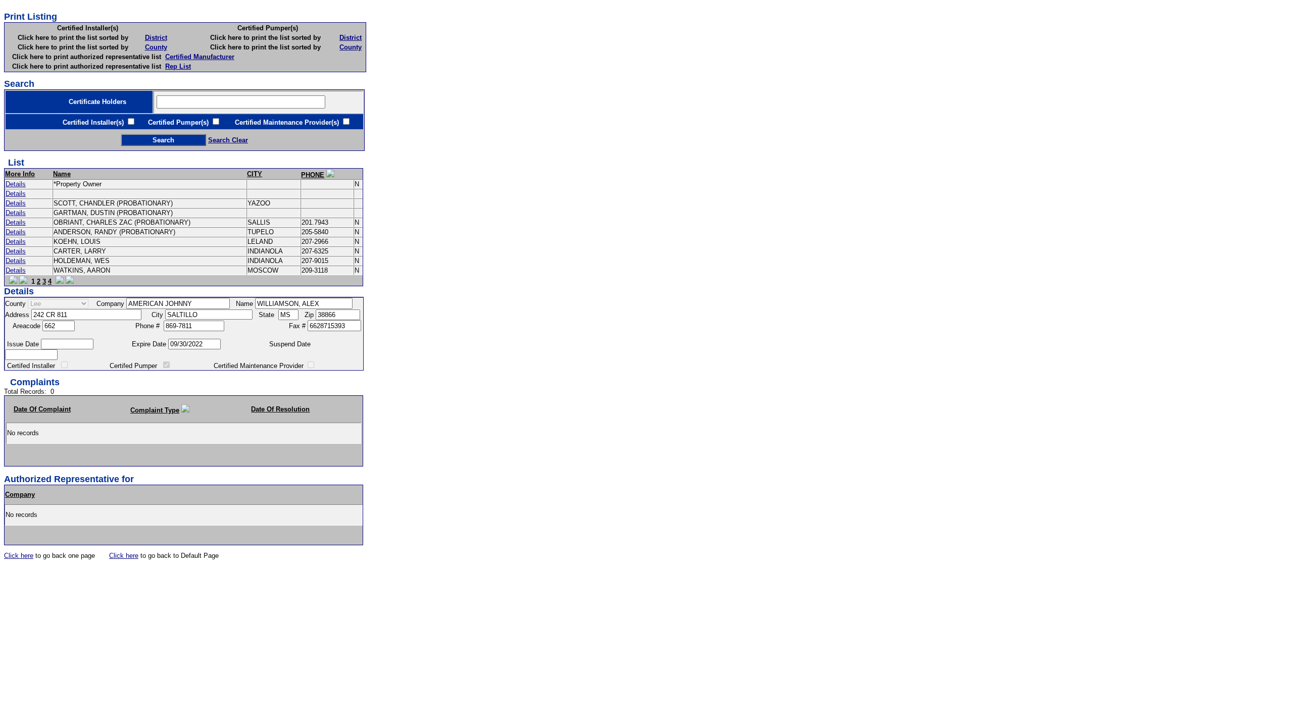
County (156, 47)
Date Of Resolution (280, 409)
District (156, 37)
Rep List (178, 66)
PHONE (312, 175)
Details (16, 184)
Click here (18, 555)
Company (20, 494)
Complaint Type (154, 410)
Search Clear (228, 140)
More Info (20, 174)
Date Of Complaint (42, 409)
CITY (254, 174)
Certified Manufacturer (199, 57)
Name (62, 174)
